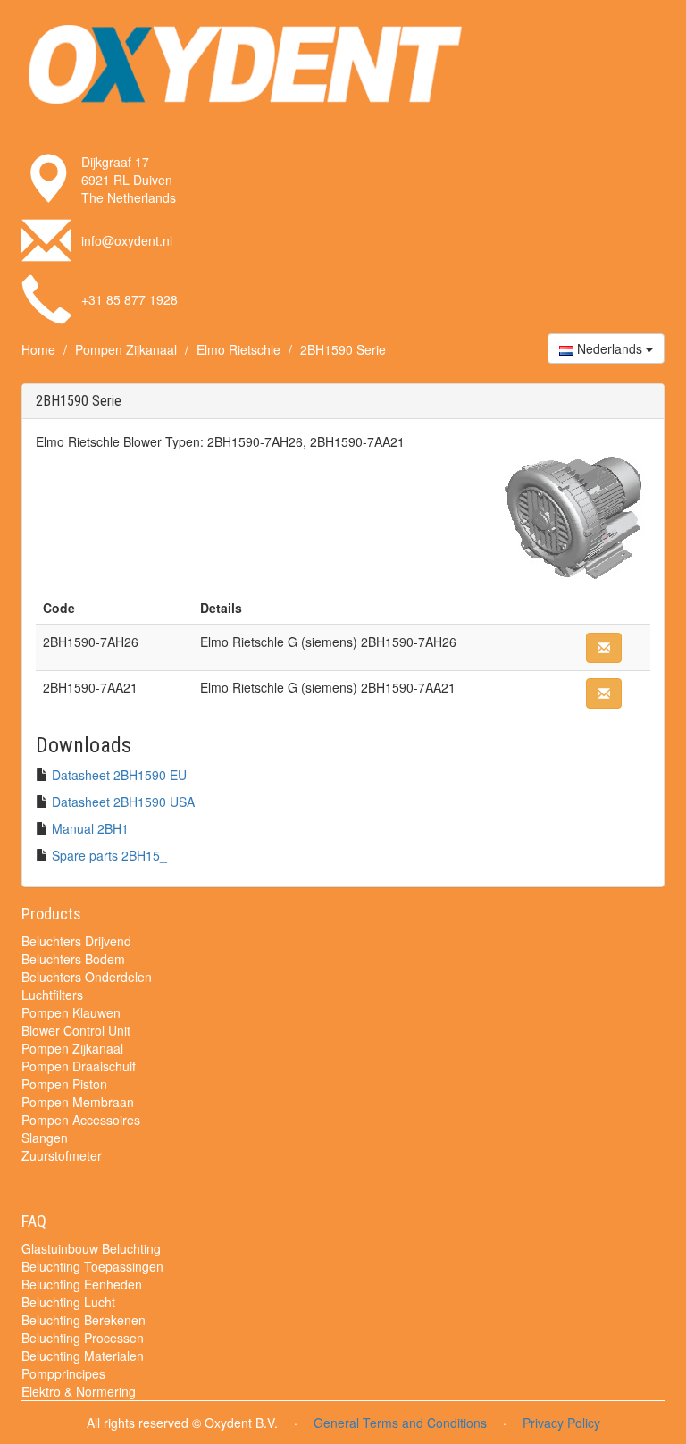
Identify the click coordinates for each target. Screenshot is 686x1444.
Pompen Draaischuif (78, 1066)
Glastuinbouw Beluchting (91, 1248)
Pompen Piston (64, 1084)
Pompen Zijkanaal (126, 349)
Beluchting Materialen (82, 1355)
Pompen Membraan (77, 1102)
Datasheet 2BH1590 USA (123, 801)
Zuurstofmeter (61, 1155)
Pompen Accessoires (80, 1120)
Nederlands (609, 348)
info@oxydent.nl (126, 240)
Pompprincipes (63, 1373)
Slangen (44, 1137)
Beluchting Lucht (68, 1302)
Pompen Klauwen (71, 1012)
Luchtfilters (52, 994)
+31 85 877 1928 (129, 299)
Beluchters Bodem (73, 959)
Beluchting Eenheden (81, 1284)
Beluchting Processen (82, 1338)
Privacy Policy (561, 1422)
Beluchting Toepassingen (92, 1266)
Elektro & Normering (78, 1391)
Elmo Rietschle (238, 349)
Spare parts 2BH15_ (109, 855)
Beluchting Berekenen (83, 1320)
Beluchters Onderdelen (86, 977)
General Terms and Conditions (400, 1422)
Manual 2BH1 (90, 828)
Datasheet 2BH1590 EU (119, 775)
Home (38, 349)
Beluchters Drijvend (76, 941)
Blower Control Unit (75, 1030)
